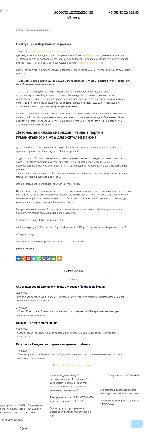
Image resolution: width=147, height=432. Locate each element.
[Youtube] (28, 255)
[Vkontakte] (18, 255)
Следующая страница (81, 365)
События (49, 51)
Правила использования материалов (21, 385)
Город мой (37, 51)
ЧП (68, 51)
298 (63, 365)
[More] (59, 255)
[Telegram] (33, 255)
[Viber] (43, 255)
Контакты (5, 398)
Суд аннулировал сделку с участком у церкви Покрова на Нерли (60, 286)
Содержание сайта (10, 374)
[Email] (53, 255)
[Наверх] (137, 424)
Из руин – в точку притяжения (36, 323)
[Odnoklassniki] (23, 255)
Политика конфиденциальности (18, 380)
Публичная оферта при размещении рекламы (20, 392)
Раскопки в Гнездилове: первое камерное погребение (53, 344)
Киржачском (93, 55)
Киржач (61, 51)
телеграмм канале (86, 62)
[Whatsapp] (38, 255)
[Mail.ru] (48, 255)
